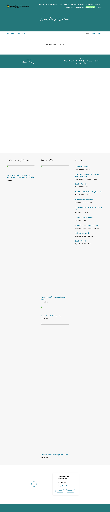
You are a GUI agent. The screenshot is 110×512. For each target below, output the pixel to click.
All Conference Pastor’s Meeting (86, 225)
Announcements (64, 5)
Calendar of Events (77, 5)
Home (8, 33)
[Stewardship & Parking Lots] (55, 312)
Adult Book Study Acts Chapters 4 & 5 (88, 192)
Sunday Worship (51, 5)
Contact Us (80, 7)
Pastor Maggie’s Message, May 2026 (54, 455)
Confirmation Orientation (84, 200)
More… (99, 7)
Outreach (98, 5)
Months (100, 33)
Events (13, 33)
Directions (70, 490)
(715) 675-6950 (62, 486)
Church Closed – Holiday (84, 217)
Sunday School (80, 241)
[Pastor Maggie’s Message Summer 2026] (55, 293)
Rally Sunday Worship (82, 233)
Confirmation (21, 33)
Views (93, 33)
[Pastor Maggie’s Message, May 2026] (55, 450)
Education (89, 5)
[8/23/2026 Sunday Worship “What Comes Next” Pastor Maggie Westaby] (21, 171)
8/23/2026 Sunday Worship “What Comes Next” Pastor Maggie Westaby (20, 176)
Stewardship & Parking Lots (51, 316)
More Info (60, 490)
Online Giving (90, 7)
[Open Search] (102, 6)
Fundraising (70, 7)
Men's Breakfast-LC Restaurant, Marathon (81, 62)
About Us (41, 5)
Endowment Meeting (82, 166)
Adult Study (28, 62)
